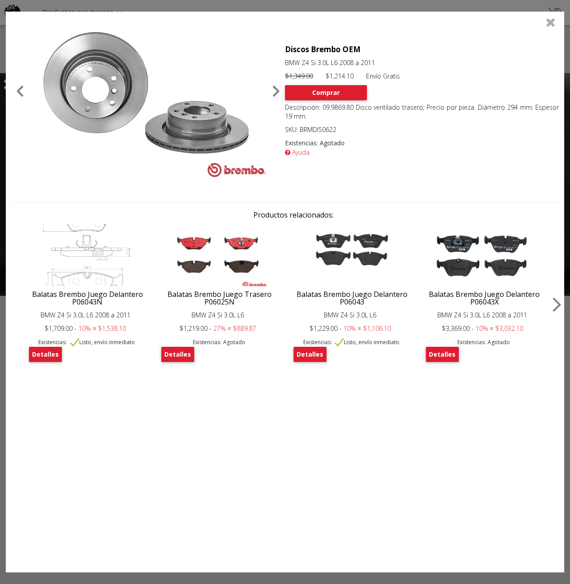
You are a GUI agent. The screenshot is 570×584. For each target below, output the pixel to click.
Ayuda (299, 152)
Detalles (45, 354)
